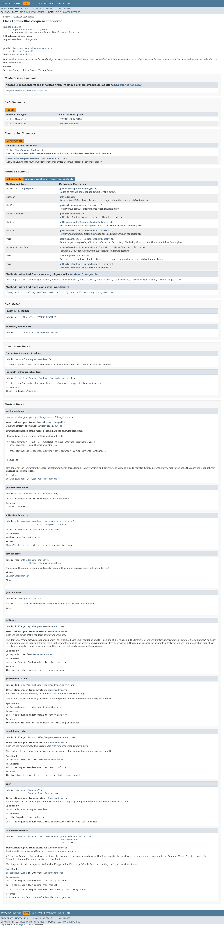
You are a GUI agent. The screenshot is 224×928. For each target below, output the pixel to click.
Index (61, 3)
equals (18, 292)
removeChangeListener (144, 279)
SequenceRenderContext (83, 205)
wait (98, 292)
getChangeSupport (69, 188)
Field (22, 12)
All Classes (65, 8)
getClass (41, 292)
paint (63, 239)
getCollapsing (67, 197)
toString (89, 292)
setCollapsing (67, 255)
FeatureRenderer (51, 158)
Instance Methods (36, 179)
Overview (6, 3)
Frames (37, 8)
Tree (40, 3)
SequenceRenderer (13, 39)
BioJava (22, 925)
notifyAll (76, 292)
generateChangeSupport (65, 279)
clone (9, 292)
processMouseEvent (70, 247)
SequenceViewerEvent (18, 247)
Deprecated (50, 3)
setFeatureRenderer (71, 264)
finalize (29, 292)
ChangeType (21, 119)
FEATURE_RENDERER (69, 123)
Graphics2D (73, 239)
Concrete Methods (62, 179)
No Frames (48, 8)
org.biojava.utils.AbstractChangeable (28, 29)
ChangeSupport (26, 188)
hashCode (53, 292)
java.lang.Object (12, 27)
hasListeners (87, 279)
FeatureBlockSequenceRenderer (36, 48)
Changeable (31, 39)
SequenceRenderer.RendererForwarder (26, 90)
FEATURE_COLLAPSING (71, 119)
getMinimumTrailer (70, 230)
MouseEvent (120, 247)
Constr (31, 12)
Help (68, 3)
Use (34, 3)
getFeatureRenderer (71, 213)
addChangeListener (16, 279)
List (135, 247)
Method (40, 12)
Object (64, 287)
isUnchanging (121, 279)
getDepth (64, 205)
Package (16, 3)
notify (64, 292)
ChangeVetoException (55, 524)
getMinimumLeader (69, 222)
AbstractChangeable (24, 51)
